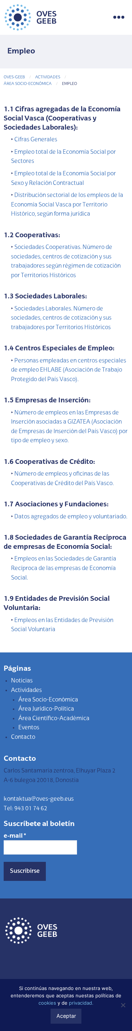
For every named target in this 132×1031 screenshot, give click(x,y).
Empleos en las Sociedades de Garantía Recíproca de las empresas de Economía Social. (63, 568)
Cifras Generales (35, 140)
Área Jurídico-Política (46, 709)
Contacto (23, 737)
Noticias (22, 681)
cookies (47, 1003)
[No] (122, 1005)
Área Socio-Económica (28, 84)
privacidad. (81, 1003)
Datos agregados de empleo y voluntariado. (70, 517)
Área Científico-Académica (53, 719)
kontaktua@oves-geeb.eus (39, 799)
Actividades (47, 77)
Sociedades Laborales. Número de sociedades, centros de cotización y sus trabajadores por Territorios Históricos (61, 318)
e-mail (15, 836)
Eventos (28, 728)
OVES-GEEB (14, 77)
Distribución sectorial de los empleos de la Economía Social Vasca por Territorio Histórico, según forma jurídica (67, 205)
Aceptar (66, 1016)
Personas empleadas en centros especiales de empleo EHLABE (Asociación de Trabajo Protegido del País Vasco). (68, 370)
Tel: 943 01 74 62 (25, 809)
